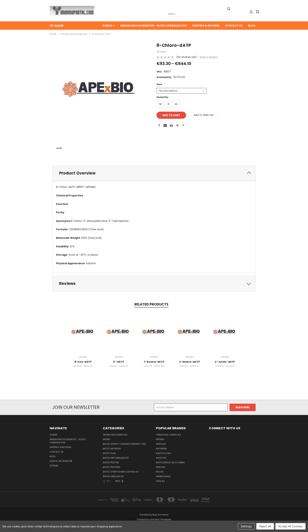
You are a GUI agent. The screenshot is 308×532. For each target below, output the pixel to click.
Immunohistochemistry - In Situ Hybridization (153, 25)
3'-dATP (118, 362)
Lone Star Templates (160, 519)
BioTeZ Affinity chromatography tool (124, 443)
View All (160, 481)
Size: (160, 84)
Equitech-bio (163, 453)
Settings (246, 526)
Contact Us (233, 25)
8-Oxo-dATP (83, 362)
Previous (298, 521)
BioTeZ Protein (111, 462)
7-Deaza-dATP (154, 362)
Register (67, 461)
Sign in (54, 461)
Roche (159, 471)
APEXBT (106, 439)
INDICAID (160, 467)
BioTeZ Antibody (112, 448)
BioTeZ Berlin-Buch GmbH (170, 462)
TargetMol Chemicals (168, 434)
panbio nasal (163, 476)
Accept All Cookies (290, 526)
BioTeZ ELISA (109, 453)
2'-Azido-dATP (225, 362)
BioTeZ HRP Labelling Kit (116, 457)
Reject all (265, 526)
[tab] (154, 173)
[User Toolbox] (251, 11)
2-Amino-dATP (189, 362)
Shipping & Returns (205, 25)
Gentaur (161, 443)
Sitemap (54, 465)
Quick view (83, 328)
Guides (107, 25)
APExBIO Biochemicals (115, 434)
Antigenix (161, 448)
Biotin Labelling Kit (113, 476)
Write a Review (208, 57)
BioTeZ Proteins (111, 467)
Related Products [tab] (151, 304)
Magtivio (161, 457)
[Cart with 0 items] (257, 11)
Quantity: (162, 97)
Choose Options (83, 334)
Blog (251, 25)
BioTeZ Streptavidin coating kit (121, 471)
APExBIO (160, 439)
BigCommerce (160, 514)
